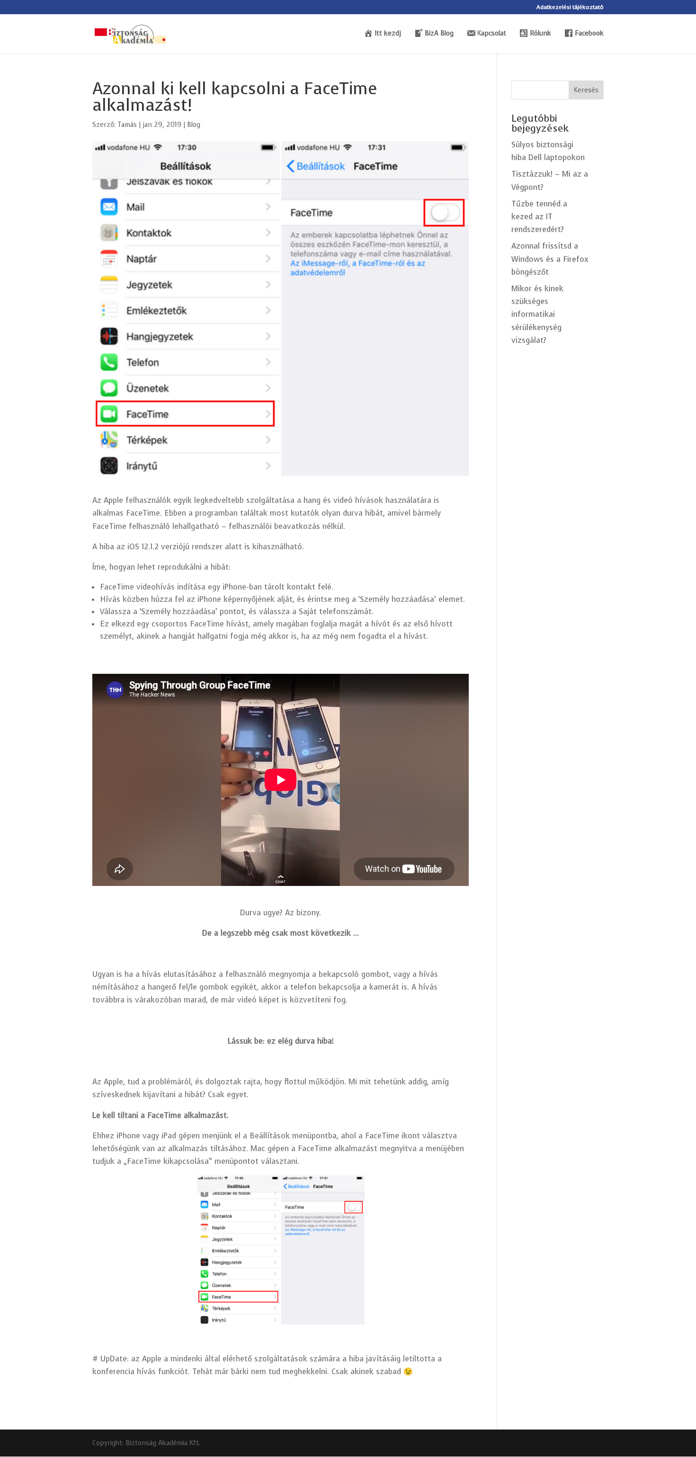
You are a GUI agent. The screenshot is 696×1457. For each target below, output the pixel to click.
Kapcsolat (491, 34)
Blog (193, 124)
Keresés (586, 90)
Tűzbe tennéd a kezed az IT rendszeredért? (539, 216)
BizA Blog (439, 34)
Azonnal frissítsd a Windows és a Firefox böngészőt (550, 259)
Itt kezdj (388, 34)
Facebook (589, 34)
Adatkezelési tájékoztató (570, 7)
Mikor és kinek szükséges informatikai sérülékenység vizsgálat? (537, 314)
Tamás (127, 124)
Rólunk (540, 34)
